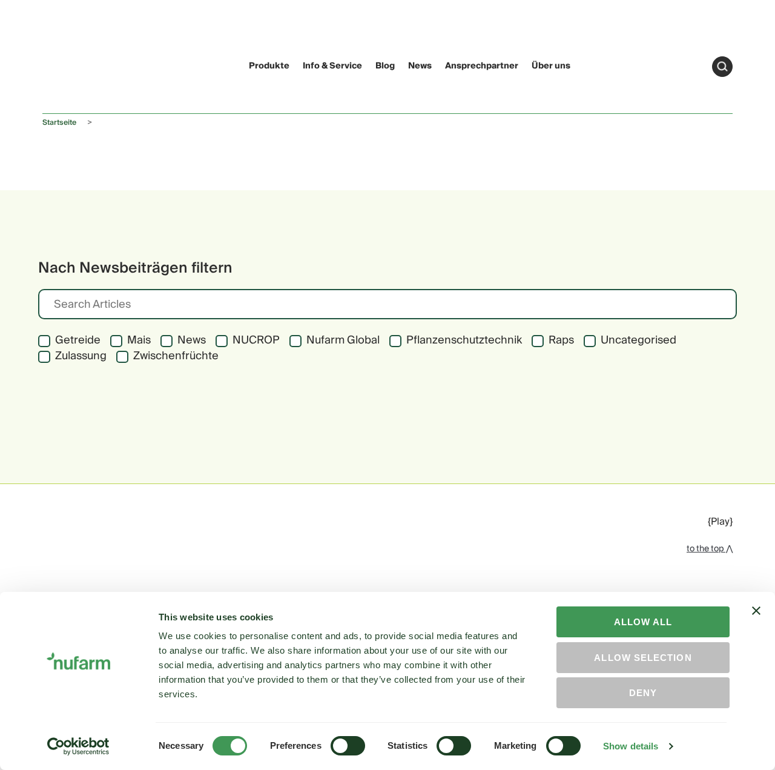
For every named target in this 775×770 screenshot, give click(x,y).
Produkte (269, 66)
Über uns (551, 66)
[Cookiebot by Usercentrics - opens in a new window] (78, 746)
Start (722, 66)
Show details (630, 746)
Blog (385, 66)
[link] (65, 64)
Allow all (643, 622)
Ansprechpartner (481, 66)
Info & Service (332, 66)
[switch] (348, 745)
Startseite (59, 122)
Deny (643, 693)
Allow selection (642, 657)
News (420, 66)
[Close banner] (756, 621)
